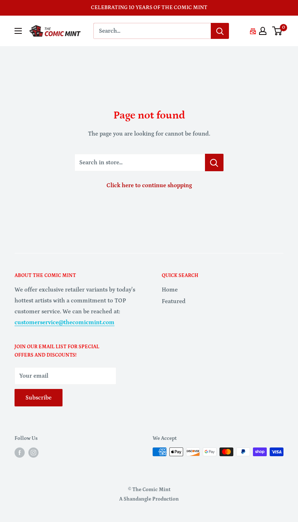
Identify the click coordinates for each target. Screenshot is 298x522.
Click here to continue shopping (149, 185)
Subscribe (38, 397)
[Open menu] (18, 31)
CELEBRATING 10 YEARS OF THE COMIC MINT (149, 7)
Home (170, 289)
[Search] (220, 31)
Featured (174, 301)
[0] (277, 31)
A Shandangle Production (149, 499)
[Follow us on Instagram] (33, 452)
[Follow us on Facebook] (20, 452)
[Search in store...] (214, 162)
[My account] (262, 31)
